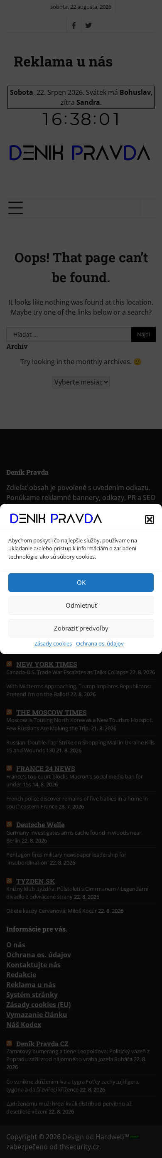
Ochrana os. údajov (100, 643)
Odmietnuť (81, 605)
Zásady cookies (53, 643)
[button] (149, 519)
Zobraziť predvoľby (81, 628)
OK (81, 582)
